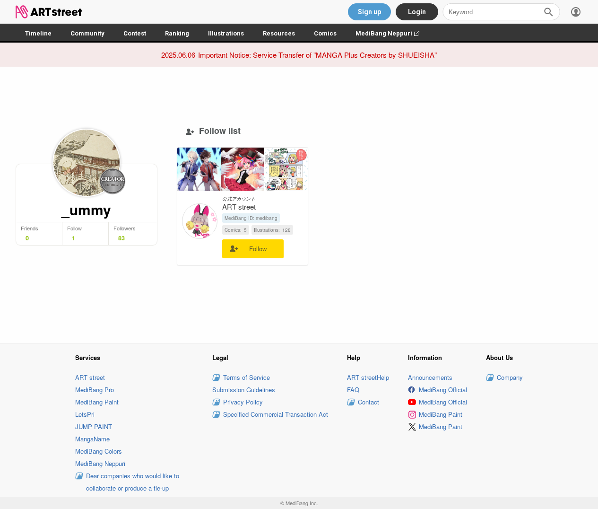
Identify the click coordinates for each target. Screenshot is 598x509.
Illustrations (226, 33)
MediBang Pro (94, 389)
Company (510, 377)
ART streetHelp (368, 377)
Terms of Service (246, 377)
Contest (134, 33)
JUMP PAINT (93, 426)
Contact (368, 401)
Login (417, 12)
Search (548, 12)
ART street (90, 377)
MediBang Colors (98, 451)
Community (87, 33)
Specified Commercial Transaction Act (275, 414)
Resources (279, 33)
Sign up (369, 12)
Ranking (177, 33)
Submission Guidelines (243, 389)
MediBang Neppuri (392, 33)
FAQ (353, 389)
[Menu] (576, 12)
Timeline (38, 33)
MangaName (92, 438)
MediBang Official (443, 389)
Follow (258, 248)
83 (121, 238)
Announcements (430, 377)
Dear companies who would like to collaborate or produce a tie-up (132, 481)
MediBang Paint (97, 401)
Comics (325, 33)
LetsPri (85, 414)
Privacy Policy (243, 401)
